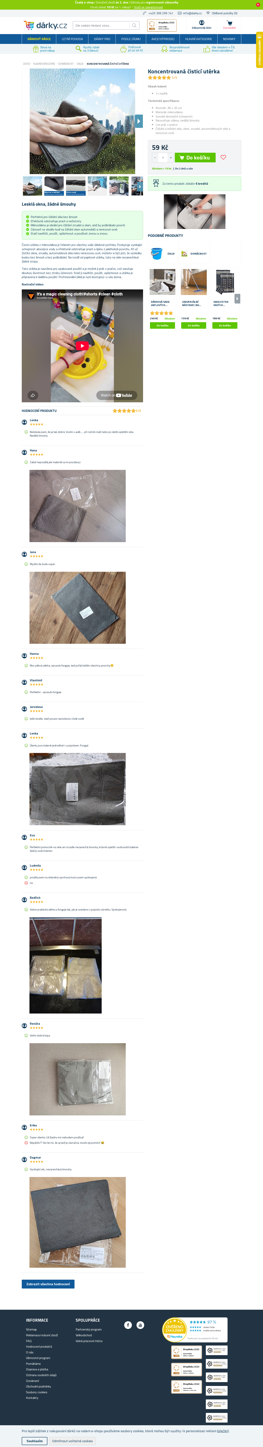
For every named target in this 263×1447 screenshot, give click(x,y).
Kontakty (32, 1397)
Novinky (229, 39)
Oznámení (32, 1380)
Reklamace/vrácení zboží (42, 1335)
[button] (171, 157)
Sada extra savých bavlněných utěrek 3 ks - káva (222, 303)
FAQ (29, 1341)
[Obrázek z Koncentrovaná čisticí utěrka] (32, 186)
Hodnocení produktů (39, 1346)
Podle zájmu (131, 39)
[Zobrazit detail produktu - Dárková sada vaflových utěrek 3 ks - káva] (162, 281)
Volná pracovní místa (89, 1341)
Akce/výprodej (163, 39)
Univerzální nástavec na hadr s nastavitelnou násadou (192, 303)
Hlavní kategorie (198, 39)
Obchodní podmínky (38, 1386)
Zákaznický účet (201, 28)
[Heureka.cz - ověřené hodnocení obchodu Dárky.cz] (195, 1341)
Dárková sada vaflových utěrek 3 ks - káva (160, 303)
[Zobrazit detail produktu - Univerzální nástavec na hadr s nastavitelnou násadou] (193, 281)
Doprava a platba (37, 1369)
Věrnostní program (38, 1358)
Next (140, 186)
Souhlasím (35, 1441)
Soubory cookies (36, 1392)
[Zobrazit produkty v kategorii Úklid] (156, 253)
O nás (30, 1352)
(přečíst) (223, 1431)
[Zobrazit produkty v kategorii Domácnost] (184, 253)
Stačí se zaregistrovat (148, 7)
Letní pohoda (72, 39)
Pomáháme (33, 1363)
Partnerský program (89, 1329)
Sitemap (31, 1329)
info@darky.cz (192, 13)
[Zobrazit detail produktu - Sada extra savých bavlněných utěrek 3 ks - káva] (224, 281)
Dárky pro (102, 39)
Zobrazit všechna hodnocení (48, 1284)
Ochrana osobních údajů (41, 1375)
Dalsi (139, 121)
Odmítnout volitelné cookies (72, 1441)
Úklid (171, 254)
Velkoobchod (84, 1335)
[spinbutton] (163, 157)
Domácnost (199, 254)
